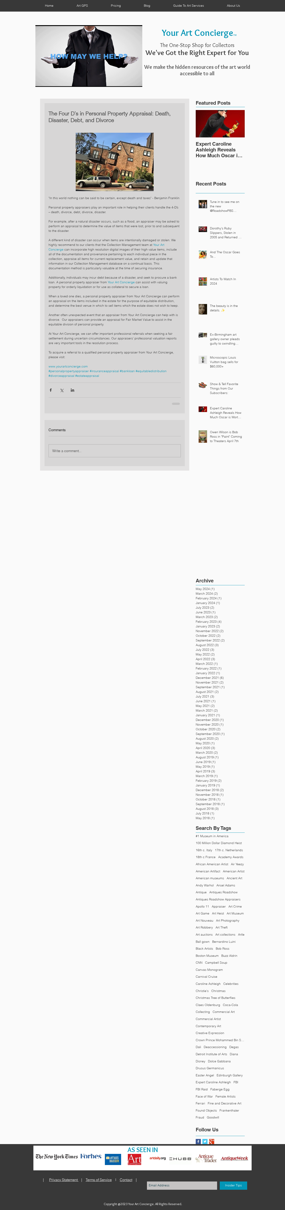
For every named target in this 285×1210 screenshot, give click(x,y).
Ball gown (203, 942)
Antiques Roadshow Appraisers (218, 899)
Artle (241, 934)
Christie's (202, 991)
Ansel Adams (225, 885)
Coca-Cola (230, 1005)
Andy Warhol (205, 885)
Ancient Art (234, 878)
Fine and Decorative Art (224, 1103)
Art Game (202, 913)
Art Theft (222, 927)
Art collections (225, 934)
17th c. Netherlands (229, 850)
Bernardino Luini (224, 942)
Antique (201, 892)
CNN (199, 963)
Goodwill (213, 1117)
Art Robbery (204, 927)
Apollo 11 (202, 906)
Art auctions (204, 934)
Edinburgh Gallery (230, 1075)
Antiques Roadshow (223, 892)
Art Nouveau (204, 920)
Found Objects (206, 1110)
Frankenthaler (229, 1110)
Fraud (200, 1117)
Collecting (203, 1012)
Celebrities (230, 984)
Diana (234, 1054)
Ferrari (200, 1103)
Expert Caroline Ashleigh (213, 1082)
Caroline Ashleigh (208, 984)
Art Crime (235, 906)
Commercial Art (224, 1012)
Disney (200, 1061)
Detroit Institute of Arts (211, 1054)
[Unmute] (49, 81)
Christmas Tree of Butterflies (215, 998)
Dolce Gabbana (219, 1061)
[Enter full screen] (136, 81)
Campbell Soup (216, 963)
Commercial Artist (208, 1019)
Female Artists (226, 1096)
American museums (210, 878)
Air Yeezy (237, 864)
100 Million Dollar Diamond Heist (219, 843)
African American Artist (212, 864)
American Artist (233, 871)
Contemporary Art (208, 1026)
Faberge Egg (220, 1089)
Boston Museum (207, 956)
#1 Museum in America (212, 836)
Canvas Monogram (209, 970)
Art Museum (235, 913)
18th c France (206, 857)
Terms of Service (99, 1179)
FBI (236, 1082)
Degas (234, 1047)
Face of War (204, 1096)
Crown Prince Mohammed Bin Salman (220, 1040)
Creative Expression (210, 1033)
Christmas (218, 991)
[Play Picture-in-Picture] (129, 81)
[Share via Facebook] (51, 390)
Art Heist (218, 913)
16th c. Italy (204, 850)
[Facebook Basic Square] (198, 1141)
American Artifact (208, 871)
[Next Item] (238, 123)
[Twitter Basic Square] (205, 1141)
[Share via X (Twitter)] (61, 390)
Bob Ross (222, 949)
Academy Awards (230, 857)
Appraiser (219, 906)
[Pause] (41, 81)
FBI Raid (202, 1089)
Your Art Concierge (197, 32)
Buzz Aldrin (229, 956)
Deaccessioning (215, 1047)
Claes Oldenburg (208, 1005)
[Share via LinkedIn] (72, 390)
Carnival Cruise (206, 977)
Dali (198, 1047)
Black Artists (204, 949)
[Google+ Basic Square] (211, 1141)
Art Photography (227, 920)
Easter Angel (205, 1075)
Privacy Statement (64, 1179)
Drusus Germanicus (210, 1068)
